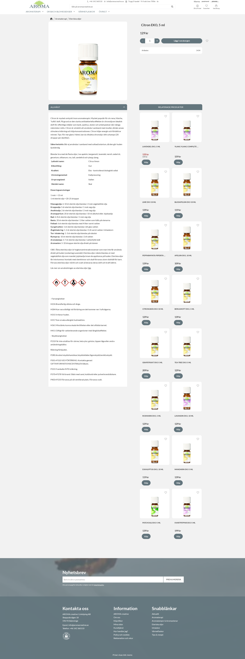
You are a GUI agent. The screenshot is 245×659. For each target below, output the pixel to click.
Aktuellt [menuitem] (155, 614)
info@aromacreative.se (79, 625)
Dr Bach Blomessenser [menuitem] (59, 11)
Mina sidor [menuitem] (118, 624)
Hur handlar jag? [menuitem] (121, 631)
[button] (206, 6)
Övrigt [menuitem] (103, 11)
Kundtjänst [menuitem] (119, 628)
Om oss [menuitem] (117, 617)
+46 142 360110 (77, 628)
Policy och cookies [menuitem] (122, 635)
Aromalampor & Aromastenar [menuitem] (165, 621)
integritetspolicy (99, 585)
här (89, 268)
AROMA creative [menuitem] (121, 614)
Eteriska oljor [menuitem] (157, 624)
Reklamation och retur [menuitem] (123, 638)
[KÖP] (181, 40)
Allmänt (55, 107)
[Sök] (172, 6)
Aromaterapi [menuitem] (33, 11)
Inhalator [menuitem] (156, 628)
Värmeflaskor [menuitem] (86, 11)
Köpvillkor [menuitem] (118, 621)
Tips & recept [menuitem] (157, 635)
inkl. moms (127, 655)
